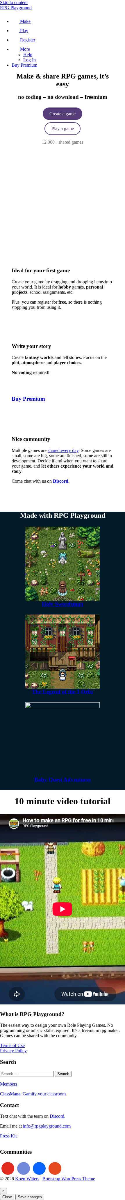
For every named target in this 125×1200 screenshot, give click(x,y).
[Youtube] (8, 1168)
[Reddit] (55, 1168)
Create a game (62, 113)
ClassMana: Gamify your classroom (33, 1093)
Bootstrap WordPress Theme (68, 1178)
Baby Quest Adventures (62, 779)
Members (8, 1084)
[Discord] (23, 1168)
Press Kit (8, 1135)
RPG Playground (16, 7)
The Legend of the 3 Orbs (62, 692)
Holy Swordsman (62, 604)
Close (7, 1197)
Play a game (62, 128)
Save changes (30, 1197)
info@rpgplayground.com (47, 1126)
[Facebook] (39, 1168)
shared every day (63, 450)
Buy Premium (28, 399)
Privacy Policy (13, 1050)
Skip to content (14, 2)
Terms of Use (12, 1045)
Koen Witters (27, 1178)
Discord (57, 1116)
